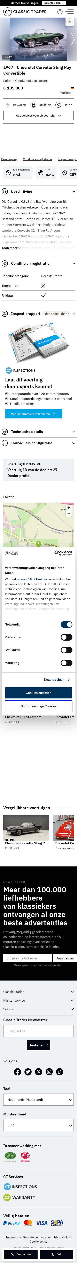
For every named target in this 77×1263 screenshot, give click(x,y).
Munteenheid (14, 1114)
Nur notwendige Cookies (38, 706)
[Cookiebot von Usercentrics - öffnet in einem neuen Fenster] (54, 553)
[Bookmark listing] (70, 22)
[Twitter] (28, 1072)
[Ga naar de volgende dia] (73, 39)
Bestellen (37, 1045)
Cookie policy (38, 1241)
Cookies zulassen (38, 693)
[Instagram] (49, 1072)
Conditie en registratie (37, 159)
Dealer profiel (18, 475)
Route (63, 509)
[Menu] (60, 11)
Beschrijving (9, 159)
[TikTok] (59, 1072)
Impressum (13, 1237)
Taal (6, 1088)
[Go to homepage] (24, 11)
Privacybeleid (62, 1237)
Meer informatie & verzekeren (30, 414)
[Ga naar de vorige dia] (4, 39)
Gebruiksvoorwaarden (37, 1237)
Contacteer (23, 1254)
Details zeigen (54, 679)
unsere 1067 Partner (32, 579)
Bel (58, 1254)
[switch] (66, 637)
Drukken (45, 105)
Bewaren (19, 105)
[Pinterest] (38, 1072)
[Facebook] (17, 1072)
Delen (68, 105)
